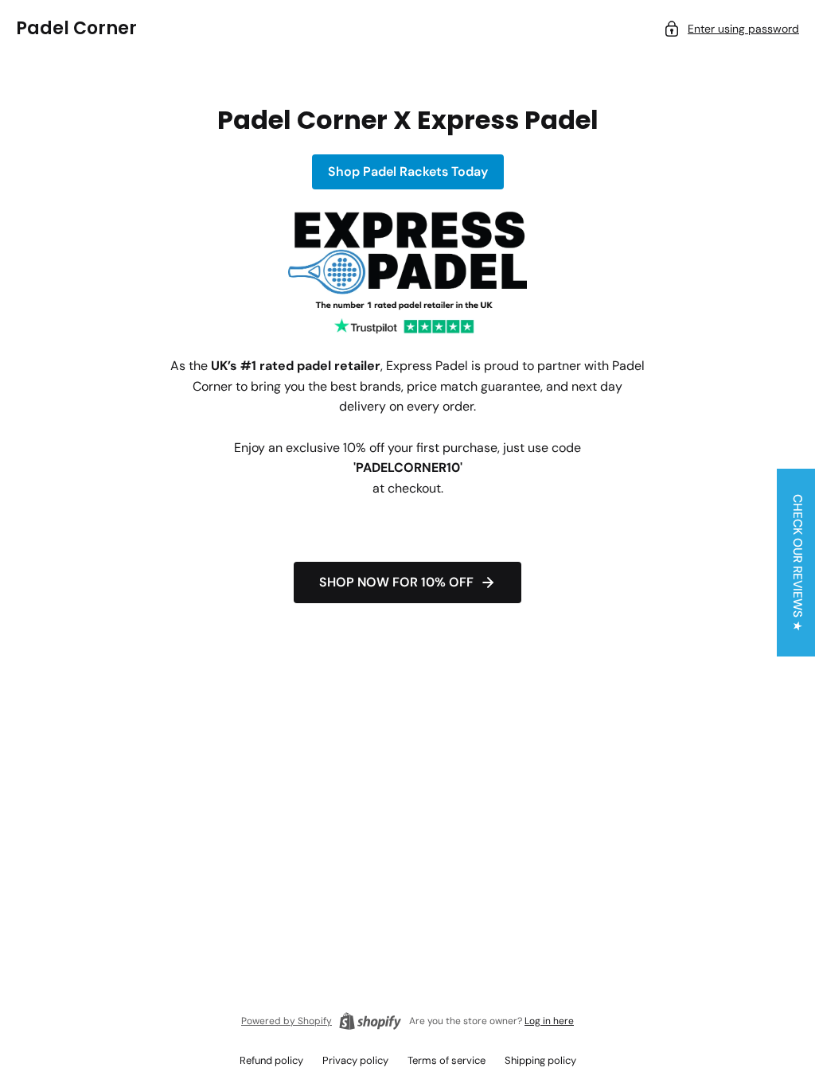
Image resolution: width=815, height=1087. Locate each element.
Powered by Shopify (286, 1021)
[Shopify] (370, 1021)
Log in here (549, 1021)
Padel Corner (76, 28)
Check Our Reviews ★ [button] (797, 562)
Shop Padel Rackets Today (408, 171)
